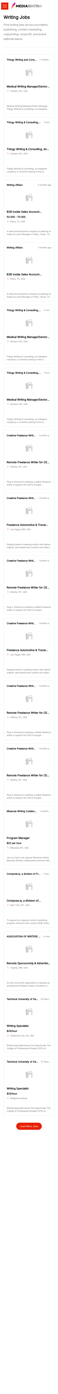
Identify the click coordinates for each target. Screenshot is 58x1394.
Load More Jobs (29, 1126)
